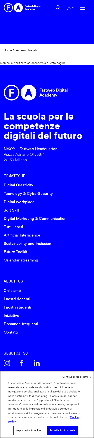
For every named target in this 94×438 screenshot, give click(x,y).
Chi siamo (12, 290)
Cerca (58, 7)
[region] (47, 404)
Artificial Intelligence (22, 235)
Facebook (22, 363)
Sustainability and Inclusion (27, 243)
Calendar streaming (21, 260)
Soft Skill (11, 210)
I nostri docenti (17, 298)
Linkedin (37, 363)
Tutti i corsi (13, 226)
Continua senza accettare (77, 376)
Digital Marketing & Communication (35, 218)
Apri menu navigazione (82, 7)
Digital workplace (19, 201)
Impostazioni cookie (28, 430)
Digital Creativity (18, 184)
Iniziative (11, 315)
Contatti (11, 332)
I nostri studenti (17, 307)
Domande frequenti (21, 323)
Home (8, 50)
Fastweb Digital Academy (37, 93)
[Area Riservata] (70, 8)
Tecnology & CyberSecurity (28, 193)
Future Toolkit (15, 251)
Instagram (7, 363)
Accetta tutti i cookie (62, 430)
